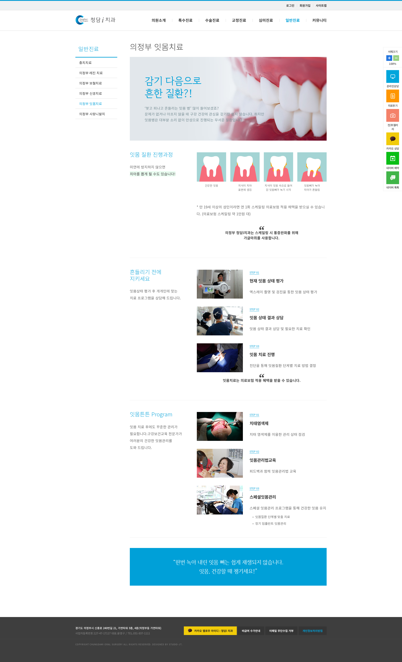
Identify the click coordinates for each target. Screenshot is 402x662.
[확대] (396, 58)
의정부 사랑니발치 (92, 113)
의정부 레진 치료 (91, 72)
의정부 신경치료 (90, 93)
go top (392, 653)
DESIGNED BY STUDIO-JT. (167, 644)
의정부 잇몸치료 (90, 103)
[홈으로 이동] (95, 20)
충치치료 (85, 62)
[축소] (389, 58)
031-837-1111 (141, 633)
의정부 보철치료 (90, 83)
